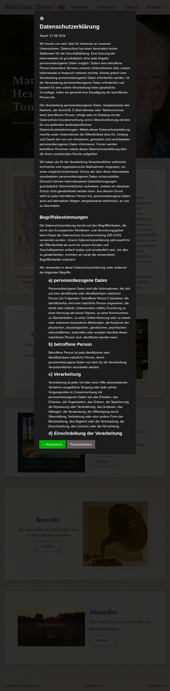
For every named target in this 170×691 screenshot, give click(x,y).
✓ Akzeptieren (52, 444)
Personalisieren (81, 444)
